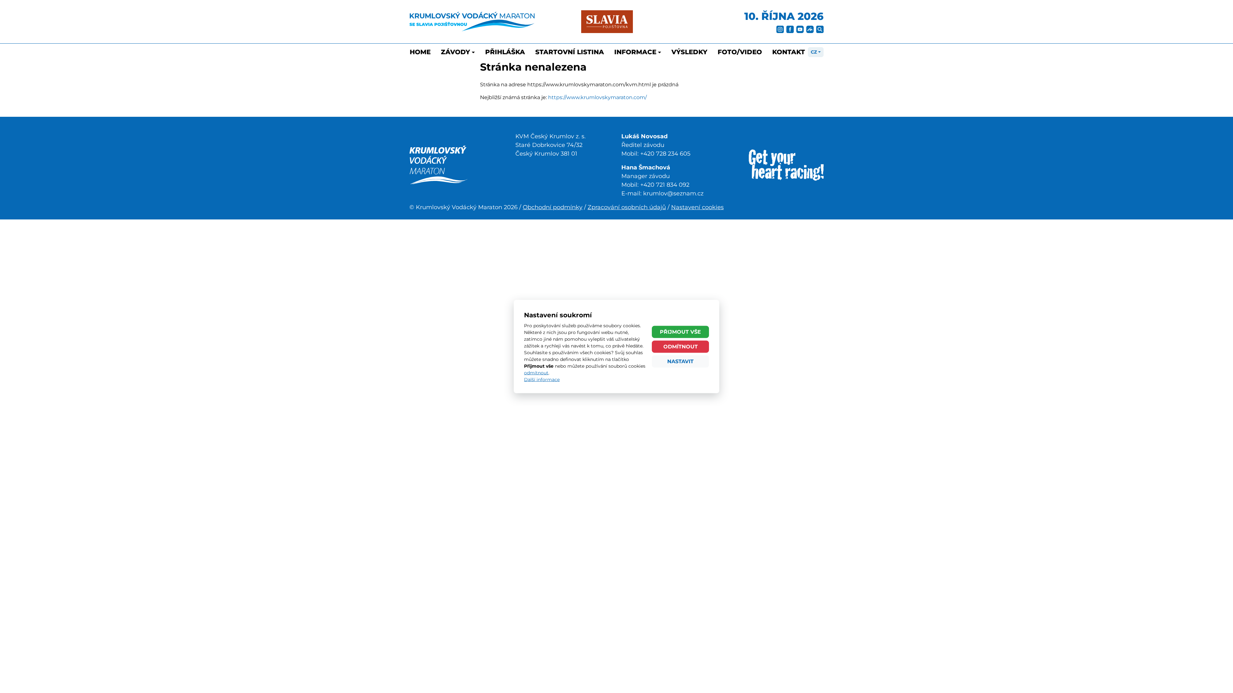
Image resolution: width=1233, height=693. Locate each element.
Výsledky (689, 52)
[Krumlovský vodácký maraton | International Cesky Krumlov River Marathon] (472, 21)
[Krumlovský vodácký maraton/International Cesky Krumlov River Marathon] (438, 164)
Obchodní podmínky (552, 207)
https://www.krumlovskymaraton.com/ (597, 97)
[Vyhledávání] (820, 29)
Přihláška (505, 52)
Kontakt (788, 52)
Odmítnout (680, 346)
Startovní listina (569, 52)
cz (814, 52)
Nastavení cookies (697, 207)
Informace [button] (635, 52)
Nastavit (680, 361)
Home (420, 52)
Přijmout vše (680, 332)
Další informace (542, 379)
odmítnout (536, 373)
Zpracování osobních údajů (627, 207)
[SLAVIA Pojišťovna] (607, 21)
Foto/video (740, 52)
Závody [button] (455, 52)
